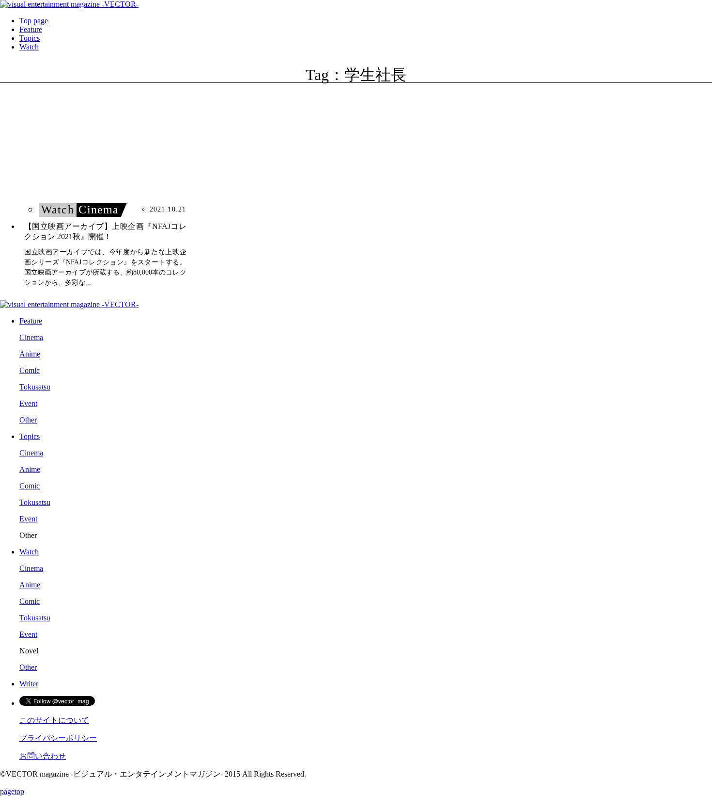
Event (28, 403)
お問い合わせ (42, 756)
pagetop (12, 791)
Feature (30, 29)
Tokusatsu (34, 387)
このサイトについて (54, 720)
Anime (29, 354)
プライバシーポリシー (58, 738)
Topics (29, 38)
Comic (29, 370)
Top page (33, 20)
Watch (29, 47)
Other (28, 420)
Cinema (31, 337)
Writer (28, 684)
